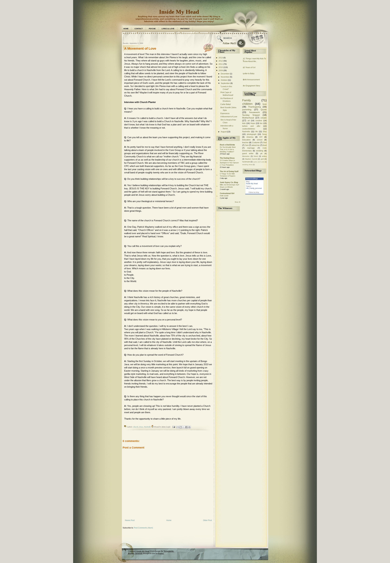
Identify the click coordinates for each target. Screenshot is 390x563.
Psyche (152, 29)
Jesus (141, 426)
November (225, 77)
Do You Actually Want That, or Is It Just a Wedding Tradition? (228, 149)
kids (244, 123)
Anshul (161, 553)
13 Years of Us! (249, 67)
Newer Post (130, 520)
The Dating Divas (227, 158)
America (249, 137)
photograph (251, 134)
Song (264, 134)
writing (264, 156)
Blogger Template (135, 553)
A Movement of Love (140, 48)
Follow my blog (254, 192)
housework (254, 112)
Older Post (207, 520)
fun (261, 123)
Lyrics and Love (258, 162)
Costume (256, 142)
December (225, 74)
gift (261, 153)
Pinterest (185, 29)
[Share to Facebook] (186, 427)
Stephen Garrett (251, 159)
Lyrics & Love (168, 29)
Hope (252, 123)
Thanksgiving (254, 107)
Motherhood (248, 117)
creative (258, 121)
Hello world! (224, 196)
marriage (251, 148)
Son (246, 145)
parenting (246, 109)
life (256, 132)
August (224, 132)
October (224, 80)
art (249, 121)
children (247, 103)
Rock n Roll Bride (227, 145)
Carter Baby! (225, 104)
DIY (260, 137)
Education (246, 140)
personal (258, 188)
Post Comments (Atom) (143, 528)
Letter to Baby (248, 73)
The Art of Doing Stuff (229, 171)
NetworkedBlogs (252, 179)
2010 (221, 67)
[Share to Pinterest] (189, 427)
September (225, 83)
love (265, 104)
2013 (221, 58)
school (259, 140)
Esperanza (224, 113)
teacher (245, 142)
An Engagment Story (251, 86)
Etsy (265, 132)
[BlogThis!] (180, 427)
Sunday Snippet (251, 115)
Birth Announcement (251, 80)
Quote (264, 109)
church (135, 426)
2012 (221, 61)
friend (256, 156)
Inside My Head (179, 12)
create (264, 117)
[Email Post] (173, 426)
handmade (246, 162)
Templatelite (169, 551)
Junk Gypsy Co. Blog (229, 182)
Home (125, 29)
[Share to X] (183, 427)
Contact (139, 29)
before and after (251, 126)
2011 (221, 64)
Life (247, 188)
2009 (221, 70)
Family (246, 100)
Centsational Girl (227, 193)
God (265, 142)
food (265, 145)
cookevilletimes (248, 129)
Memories (246, 156)
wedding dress (247, 164)
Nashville (147, 426)
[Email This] (177, 427)
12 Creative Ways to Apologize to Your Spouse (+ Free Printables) (229, 162)
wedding (259, 151)
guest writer (248, 153)
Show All (237, 202)
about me (256, 145)
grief (262, 159)
